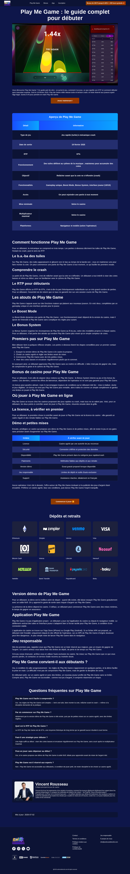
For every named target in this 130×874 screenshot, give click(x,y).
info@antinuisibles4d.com (109, 842)
